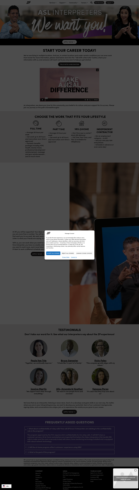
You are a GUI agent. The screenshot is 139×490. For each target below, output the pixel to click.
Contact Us (74, 257)
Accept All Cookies (53, 253)
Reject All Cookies (68, 253)
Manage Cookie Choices (84, 253)
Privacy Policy (65, 257)
